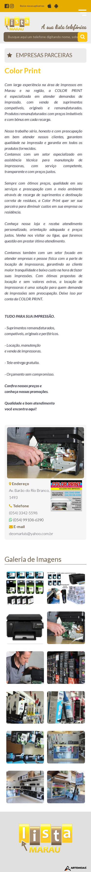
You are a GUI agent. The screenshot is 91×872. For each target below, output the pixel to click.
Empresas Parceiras (44, 55)
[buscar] (82, 37)
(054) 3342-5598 (23, 512)
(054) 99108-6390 (28, 519)
